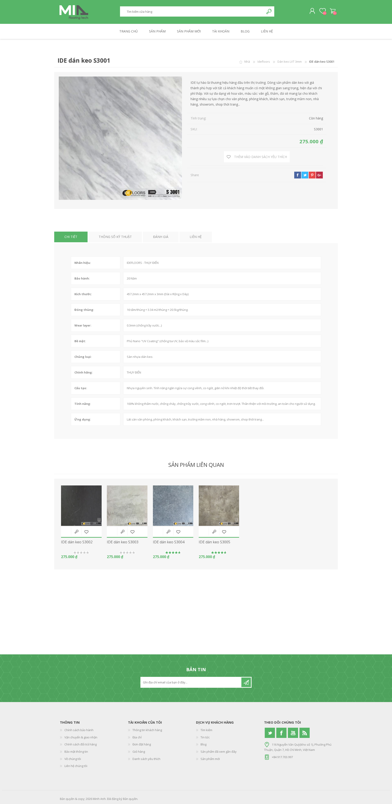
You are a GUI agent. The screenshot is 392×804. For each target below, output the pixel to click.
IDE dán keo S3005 (214, 542)
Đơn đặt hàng (141, 744)
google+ (319, 175)
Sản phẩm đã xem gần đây (219, 752)
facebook (297, 175)
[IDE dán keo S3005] (219, 505)
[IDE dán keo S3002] (81, 505)
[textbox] (192, 11)
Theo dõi (246, 682)
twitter (304, 175)
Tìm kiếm (269, 11)
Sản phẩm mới (210, 759)
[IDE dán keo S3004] (173, 505)
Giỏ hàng (333, 11)
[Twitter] (270, 733)
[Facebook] (281, 733)
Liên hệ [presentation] (196, 237)
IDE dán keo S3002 (77, 542)
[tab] (71, 237)
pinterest (312, 175)
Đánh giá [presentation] (160, 237)
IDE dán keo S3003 (122, 542)
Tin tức (205, 737)
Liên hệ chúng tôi (75, 766)
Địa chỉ (137, 737)
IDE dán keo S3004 (168, 542)
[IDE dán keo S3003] (127, 505)
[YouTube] (293, 733)
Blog (203, 744)
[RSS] (304, 733)
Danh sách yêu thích (146, 759)
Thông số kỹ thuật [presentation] (115, 237)
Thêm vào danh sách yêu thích (86, 532)
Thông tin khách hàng (147, 730)
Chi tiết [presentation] (70, 237)
